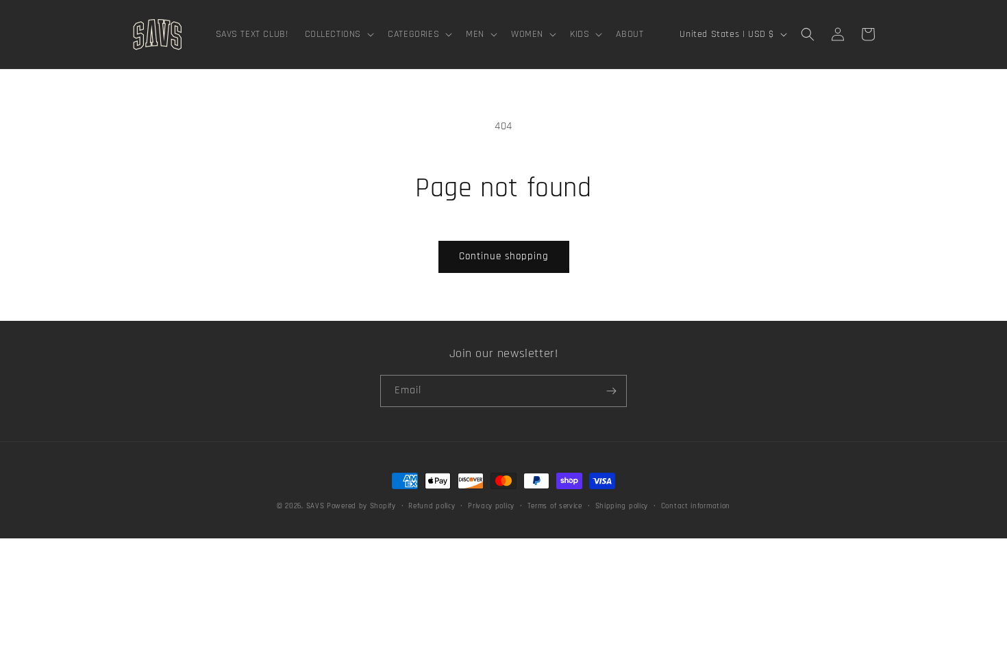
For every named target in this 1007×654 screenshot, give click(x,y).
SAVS (315, 506)
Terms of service (554, 506)
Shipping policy (622, 506)
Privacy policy (491, 506)
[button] (338, 34)
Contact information (695, 506)
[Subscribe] (611, 391)
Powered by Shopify (361, 506)
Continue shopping (504, 256)
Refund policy (431, 506)
